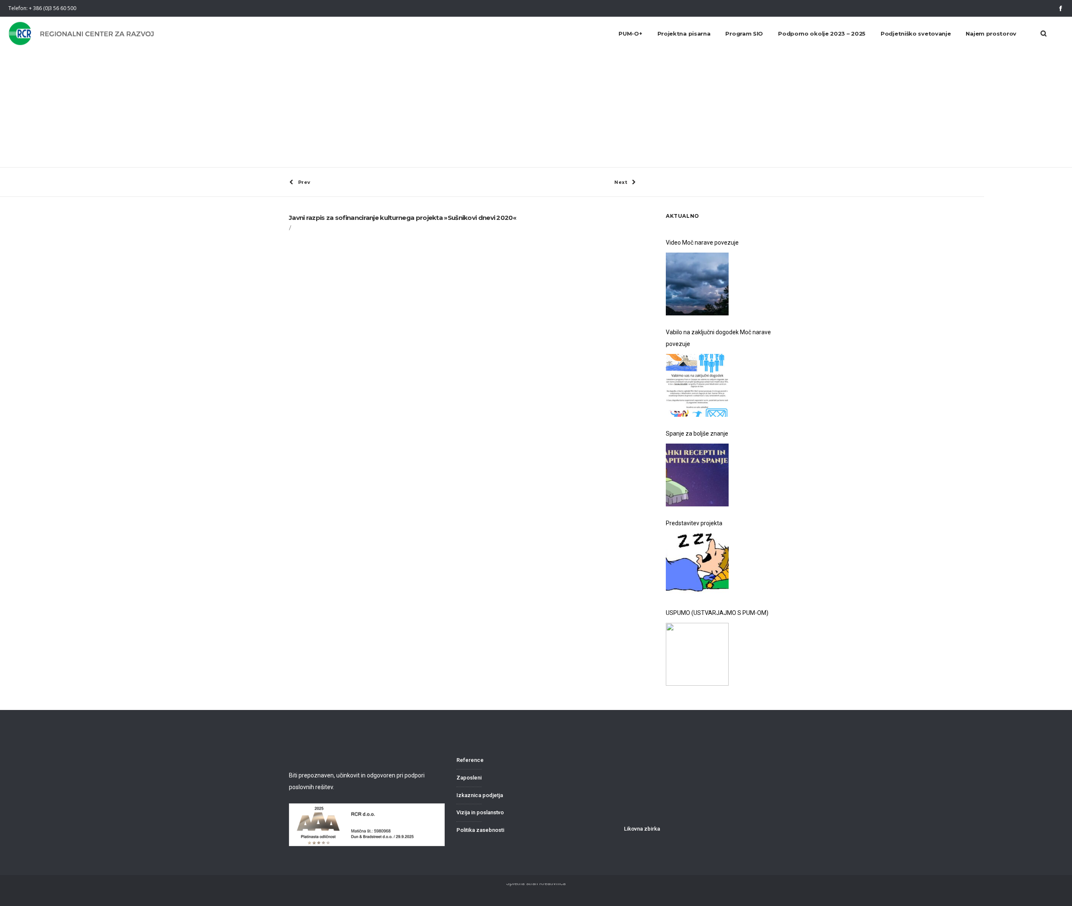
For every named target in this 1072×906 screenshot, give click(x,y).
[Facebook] (1060, 8)
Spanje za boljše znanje (697, 433)
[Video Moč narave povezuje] (697, 284)
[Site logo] (82, 34)
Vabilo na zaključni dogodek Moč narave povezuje (718, 338)
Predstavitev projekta (694, 523)
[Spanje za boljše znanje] (697, 475)
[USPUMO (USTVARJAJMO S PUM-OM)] (697, 654)
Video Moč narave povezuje (702, 242)
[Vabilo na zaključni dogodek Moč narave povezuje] (697, 385)
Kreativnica (552, 883)
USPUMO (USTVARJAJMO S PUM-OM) (717, 612)
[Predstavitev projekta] (697, 564)
